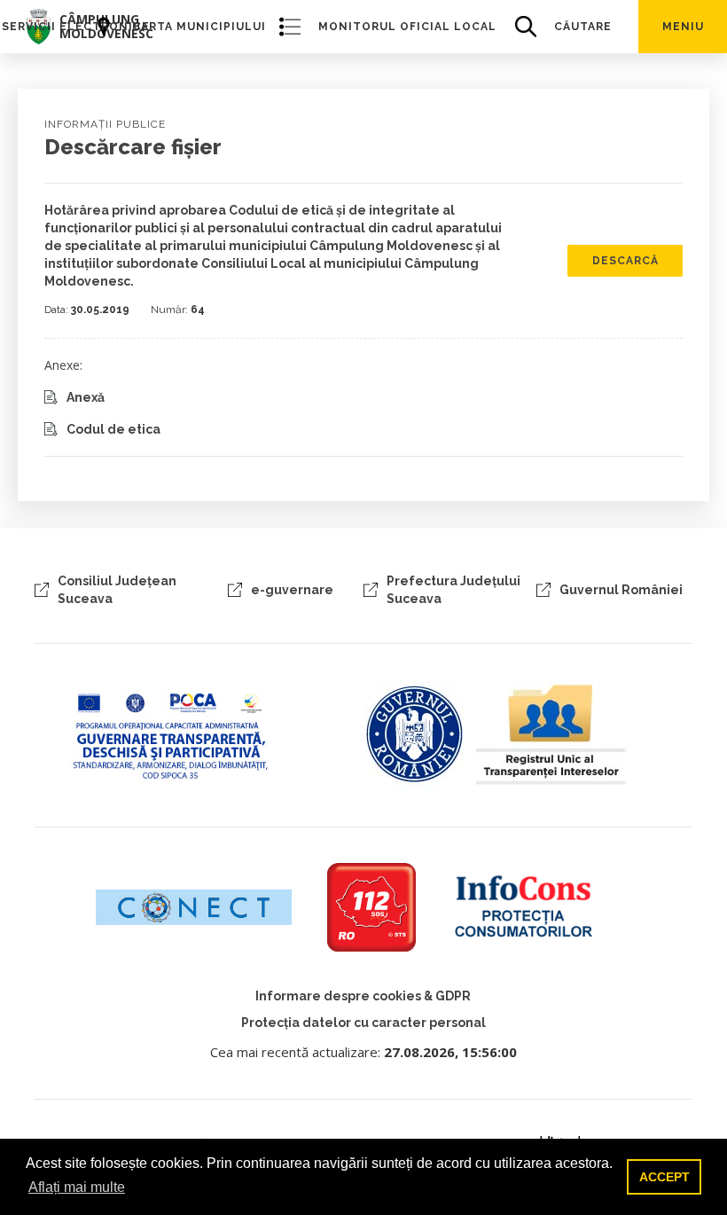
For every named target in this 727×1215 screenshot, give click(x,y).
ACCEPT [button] (664, 1177)
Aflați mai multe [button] (76, 1187)
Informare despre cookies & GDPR (363, 996)
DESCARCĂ (625, 261)
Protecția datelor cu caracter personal (363, 1022)
